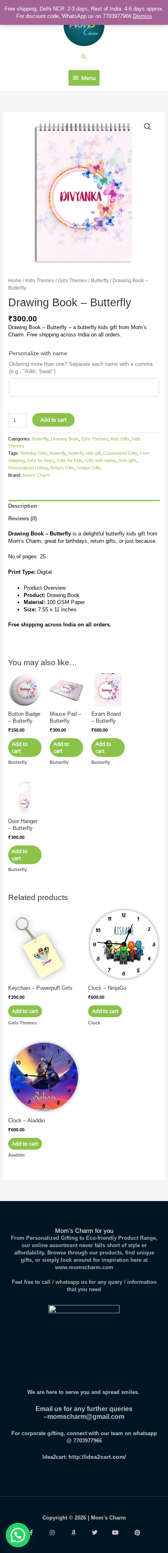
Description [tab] (22, 506)
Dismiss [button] (142, 16)
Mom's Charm (36, 475)
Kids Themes (39, 280)
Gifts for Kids (69, 460)
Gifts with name (100, 460)
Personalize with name (38, 353)
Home (15, 280)
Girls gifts (127, 460)
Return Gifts (62, 467)
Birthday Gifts (33, 453)
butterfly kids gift (85, 453)
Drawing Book (65, 438)
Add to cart (53, 419)
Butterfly (100, 280)
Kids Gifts (120, 438)
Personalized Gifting (28, 467)
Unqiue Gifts (89, 467)
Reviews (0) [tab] (22, 518)
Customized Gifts (120, 453)
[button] (84, 56)
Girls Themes (72, 280)
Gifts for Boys (40, 460)
